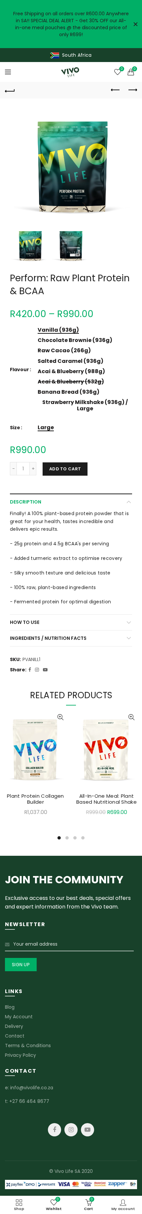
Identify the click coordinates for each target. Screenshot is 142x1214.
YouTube (87, 1129)
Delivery (14, 1026)
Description (25, 502)
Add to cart (65, 469)
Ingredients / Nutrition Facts (48, 638)
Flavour (19, 369)
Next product (132, 90)
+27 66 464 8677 (29, 1101)
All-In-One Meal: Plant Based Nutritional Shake (106, 799)
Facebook (54, 1129)
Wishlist (122, 69)
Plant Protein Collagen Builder (35, 799)
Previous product (115, 90)
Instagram (71, 1129)
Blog (10, 1007)
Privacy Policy (20, 1055)
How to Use (24, 622)
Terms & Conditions (28, 1045)
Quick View (60, 717)
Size (15, 428)
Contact (14, 1036)
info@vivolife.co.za (31, 1087)
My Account (19, 1016)
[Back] (10, 90)
